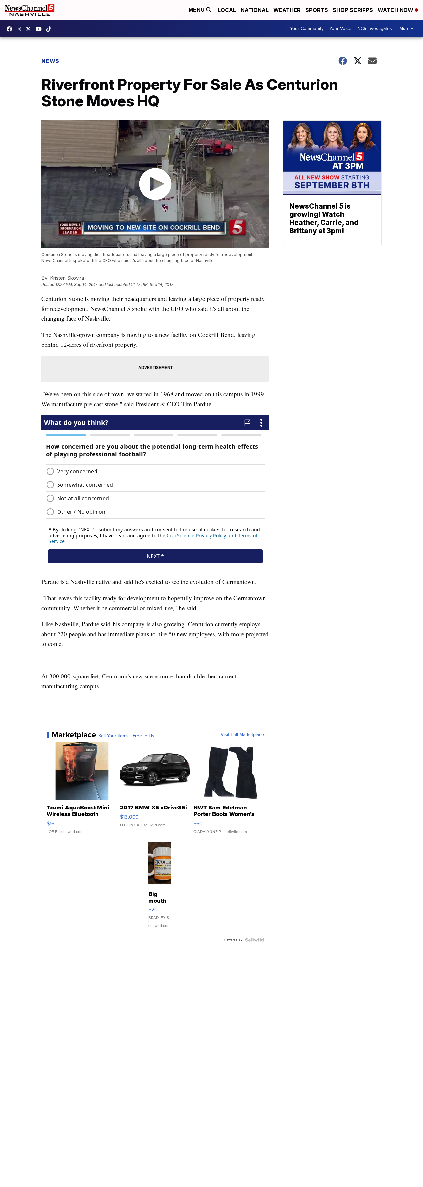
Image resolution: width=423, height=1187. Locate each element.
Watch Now (396, 10)
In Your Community (304, 28)
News (50, 61)
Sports (316, 10)
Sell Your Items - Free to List (127, 736)
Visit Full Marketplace (242, 734)
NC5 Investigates (374, 28)
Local (227, 10)
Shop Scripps (353, 10)
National (255, 10)
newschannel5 (11, 29)
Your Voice (340, 28)
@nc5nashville (50, 29)
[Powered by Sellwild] (254, 940)
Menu (197, 10)
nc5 (30, 29)
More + (406, 28)
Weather (287, 10)
